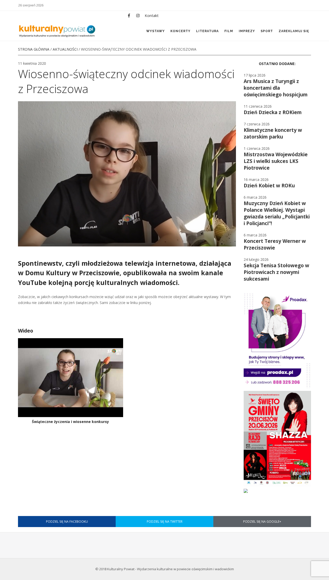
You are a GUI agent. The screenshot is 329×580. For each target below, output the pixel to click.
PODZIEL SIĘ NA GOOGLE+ (262, 521)
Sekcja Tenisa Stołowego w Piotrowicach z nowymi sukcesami (276, 272)
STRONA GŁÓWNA (33, 49)
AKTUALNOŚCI (65, 49)
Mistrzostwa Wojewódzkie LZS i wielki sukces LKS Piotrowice (276, 161)
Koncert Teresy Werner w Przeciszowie (275, 244)
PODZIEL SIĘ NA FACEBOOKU (67, 521)
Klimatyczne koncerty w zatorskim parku (273, 133)
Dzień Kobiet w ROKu (269, 185)
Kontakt (152, 15)
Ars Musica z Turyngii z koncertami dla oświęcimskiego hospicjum (276, 88)
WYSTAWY (155, 31)
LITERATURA (207, 31)
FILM (228, 31)
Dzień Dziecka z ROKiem (273, 112)
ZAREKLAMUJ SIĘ (294, 31)
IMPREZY (247, 31)
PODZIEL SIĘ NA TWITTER (164, 521)
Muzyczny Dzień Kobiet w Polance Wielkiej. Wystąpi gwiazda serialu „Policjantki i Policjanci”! (277, 213)
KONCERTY (180, 31)
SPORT (267, 31)
